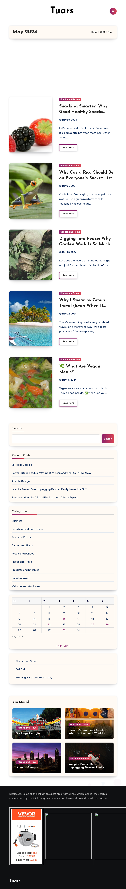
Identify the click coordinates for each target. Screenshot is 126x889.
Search (17, 428)
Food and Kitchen (70, 99)
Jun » (67, 645)
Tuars (62, 11)
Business (17, 520)
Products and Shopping (25, 570)
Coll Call (20, 669)
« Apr (59, 645)
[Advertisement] (63, 67)
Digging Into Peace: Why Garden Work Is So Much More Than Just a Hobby (85, 244)
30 (64, 630)
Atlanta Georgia (21, 481)
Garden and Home (70, 232)
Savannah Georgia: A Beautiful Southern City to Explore (45, 497)
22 (49, 624)
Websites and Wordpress (26, 586)
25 (92, 624)
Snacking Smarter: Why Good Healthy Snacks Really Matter (83, 112)
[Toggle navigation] (11, 11)
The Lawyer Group (26, 661)
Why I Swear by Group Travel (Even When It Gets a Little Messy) (82, 306)
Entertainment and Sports (27, 529)
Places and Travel (70, 165)
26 (107, 624)
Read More (68, 147)
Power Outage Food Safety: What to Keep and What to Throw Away (51, 473)
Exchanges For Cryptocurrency (34, 677)
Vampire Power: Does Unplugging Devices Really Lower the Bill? (49, 489)
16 (64, 618)
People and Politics (23, 553)
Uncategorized (20, 578)
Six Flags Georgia (22, 464)
